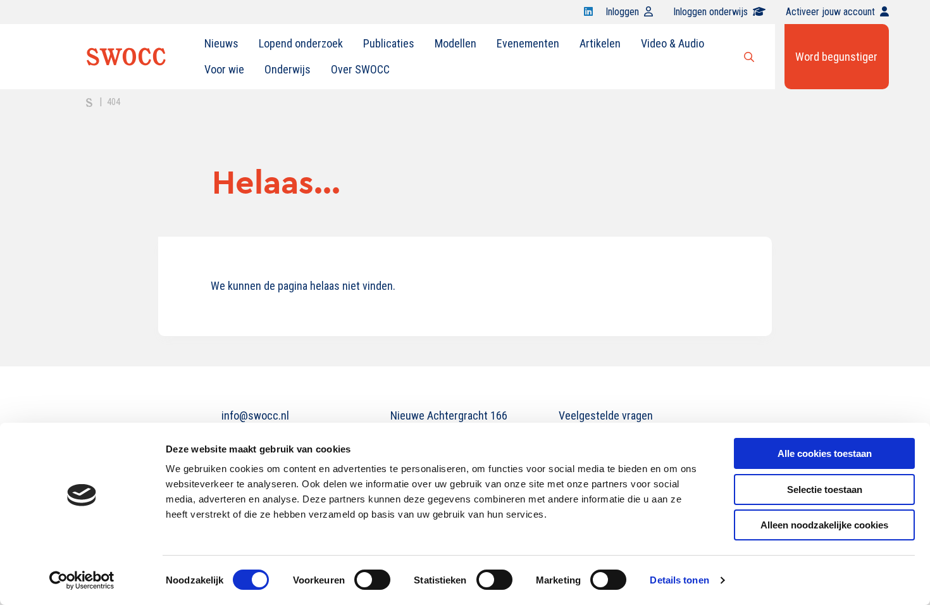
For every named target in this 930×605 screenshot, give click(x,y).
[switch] (372, 580)
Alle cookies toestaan (825, 453)
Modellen (455, 43)
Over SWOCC (360, 69)
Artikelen (600, 43)
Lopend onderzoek (301, 43)
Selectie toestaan (824, 489)
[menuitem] (221, 43)
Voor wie (224, 69)
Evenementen (528, 43)
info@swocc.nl (255, 415)
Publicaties (388, 43)
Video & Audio (672, 43)
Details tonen (679, 580)
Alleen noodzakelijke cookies (824, 525)
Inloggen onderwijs (710, 12)
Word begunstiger (836, 56)
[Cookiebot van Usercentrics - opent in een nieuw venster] (82, 580)
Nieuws (221, 43)
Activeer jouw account (830, 12)
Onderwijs (287, 69)
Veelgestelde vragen (606, 415)
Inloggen (622, 12)
